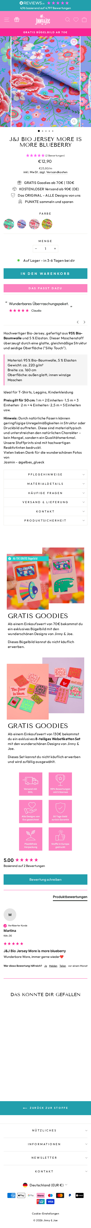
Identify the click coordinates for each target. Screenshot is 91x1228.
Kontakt (45, 511)
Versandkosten (57, 172)
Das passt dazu (46, 288)
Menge (45, 241)
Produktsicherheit (45, 520)
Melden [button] (53, 965)
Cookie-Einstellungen (45, 1213)
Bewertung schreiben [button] (45, 879)
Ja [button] (45, 965)
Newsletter (45, 1157)
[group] (45, 860)
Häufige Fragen (45, 493)
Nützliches (44, 1130)
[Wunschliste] (76, 19)
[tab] (70, 897)
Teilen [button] (62, 965)
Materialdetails (45, 483)
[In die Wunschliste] (74, 41)
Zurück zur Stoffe (48, 1107)
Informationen (44, 1144)
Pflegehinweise (45, 474)
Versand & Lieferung (45, 502)
